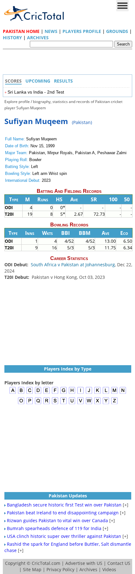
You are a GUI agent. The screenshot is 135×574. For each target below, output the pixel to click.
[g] (63, 393)
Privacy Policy (60, 569)
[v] (80, 403)
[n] (123, 393)
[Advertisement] (69, 63)
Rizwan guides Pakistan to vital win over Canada (57, 520)
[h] (72, 393)
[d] (38, 393)
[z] (114, 403)
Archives (38, 38)
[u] (72, 403)
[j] (89, 393)
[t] (63, 403)
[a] (12, 393)
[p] (29, 403)
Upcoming (37, 81)
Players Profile (81, 31)
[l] (106, 393)
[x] (97, 403)
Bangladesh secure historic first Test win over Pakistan (64, 505)
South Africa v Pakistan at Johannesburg (73, 265)
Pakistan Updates (68, 496)
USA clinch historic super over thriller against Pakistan (64, 536)
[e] (46, 393)
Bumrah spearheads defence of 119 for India (54, 528)
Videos (109, 569)
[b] (21, 393)
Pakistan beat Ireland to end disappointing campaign (63, 513)
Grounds (117, 31)
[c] (29, 393)
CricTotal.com (46, 563)
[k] (97, 393)
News (51, 31)
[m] (114, 393)
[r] (46, 403)
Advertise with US (83, 563)
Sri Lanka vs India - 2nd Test (36, 92)
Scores (13, 81)
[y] (106, 403)
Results (63, 81)
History (12, 38)
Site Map (32, 569)
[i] (80, 393)
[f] (55, 393)
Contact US (118, 563)
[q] (38, 403)
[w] (89, 403)
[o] (21, 403)
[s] (55, 403)
